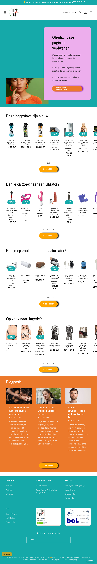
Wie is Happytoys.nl (42, 486)
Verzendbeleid (43, 559)
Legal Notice (10, 518)
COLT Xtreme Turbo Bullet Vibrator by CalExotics (69, 277)
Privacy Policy (11, 522)
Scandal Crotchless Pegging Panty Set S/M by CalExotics (83, 347)
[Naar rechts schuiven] (53, 163)
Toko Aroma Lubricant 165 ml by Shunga (40, 142)
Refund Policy (70, 498)
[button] (5, 12)
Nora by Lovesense (40, 209)
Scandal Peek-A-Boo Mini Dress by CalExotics (54, 345)
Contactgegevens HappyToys (75, 486)
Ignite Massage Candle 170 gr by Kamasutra (55, 142)
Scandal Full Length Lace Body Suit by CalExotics (69, 345)
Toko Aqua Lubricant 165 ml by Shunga (11, 142)
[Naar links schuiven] (44, 163)
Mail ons (9, 490)
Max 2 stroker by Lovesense (26, 276)
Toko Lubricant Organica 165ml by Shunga (25, 142)
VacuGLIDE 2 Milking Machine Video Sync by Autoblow (69, 143)
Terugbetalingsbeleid (72, 557)
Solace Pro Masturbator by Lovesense (54, 276)
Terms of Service (11, 514)
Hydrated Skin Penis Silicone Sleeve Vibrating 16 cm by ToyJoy (54, 211)
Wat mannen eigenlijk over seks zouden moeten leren (19, 411)
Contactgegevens (55, 559)
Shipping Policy (70, 494)
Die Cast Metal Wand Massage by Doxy (11, 210)
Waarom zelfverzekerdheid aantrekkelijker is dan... (76, 412)
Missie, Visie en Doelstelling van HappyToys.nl (46, 491)
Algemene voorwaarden (29, 559)
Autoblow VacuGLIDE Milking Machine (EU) (11, 277)
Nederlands (80, 1)
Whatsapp (9, 494)
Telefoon (9, 486)
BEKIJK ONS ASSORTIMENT (62, 89)
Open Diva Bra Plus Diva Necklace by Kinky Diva (26, 346)
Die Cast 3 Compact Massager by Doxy (69, 210)
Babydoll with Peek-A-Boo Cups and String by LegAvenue (83, 143)
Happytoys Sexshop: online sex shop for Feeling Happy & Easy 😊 (32, 557)
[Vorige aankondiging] (4, 2)
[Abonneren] (67, 540)
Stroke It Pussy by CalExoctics (40, 276)
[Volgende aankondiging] (93, 2)
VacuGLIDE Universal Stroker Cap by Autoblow (83, 276)
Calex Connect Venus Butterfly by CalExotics (83, 210)
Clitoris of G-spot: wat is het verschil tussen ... (47, 411)
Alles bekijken (48, 169)
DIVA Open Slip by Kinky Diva (11, 344)
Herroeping (91, 560)
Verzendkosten (70, 490)
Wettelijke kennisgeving (70, 559)
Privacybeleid (86, 557)
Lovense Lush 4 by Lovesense (25, 209)
